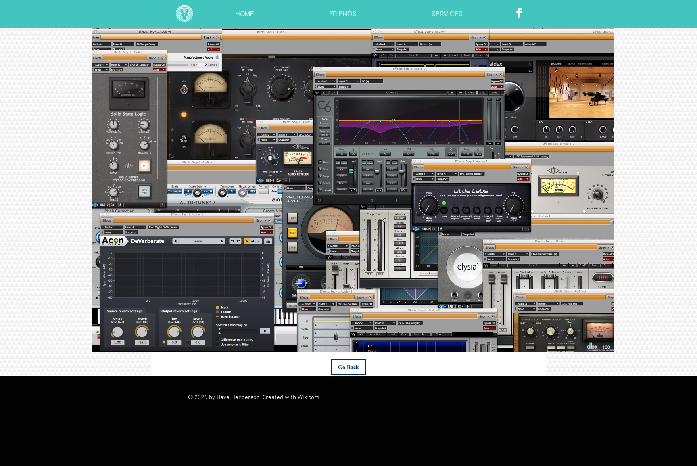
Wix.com (308, 397)
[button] (343, 10)
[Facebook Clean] (519, 13)
